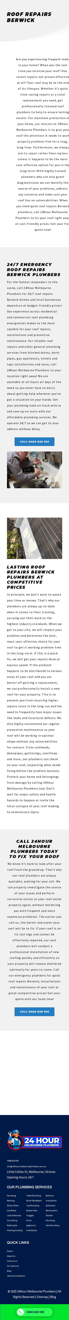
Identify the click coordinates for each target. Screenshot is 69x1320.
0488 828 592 (13, 1160)
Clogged (30, 1215)
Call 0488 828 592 (34, 442)
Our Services (13, 1266)
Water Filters (13, 1205)
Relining (11, 1200)
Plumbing (11, 1195)
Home (10, 1251)
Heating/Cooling (14, 1230)
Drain (29, 1220)
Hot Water (11, 1210)
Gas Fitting (12, 1220)
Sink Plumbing (52, 1225)
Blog (9, 1270)
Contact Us (12, 1261)
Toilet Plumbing (33, 1195)
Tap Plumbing (32, 1205)
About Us (11, 1256)
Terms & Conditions (16, 1275)
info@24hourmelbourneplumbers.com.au (26, 1166)
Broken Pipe (31, 1210)
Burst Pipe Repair (34, 1200)
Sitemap (42, 1297)
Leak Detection (14, 1215)
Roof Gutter (12, 1225)
